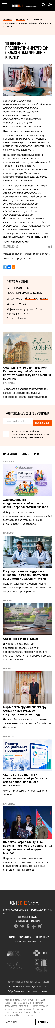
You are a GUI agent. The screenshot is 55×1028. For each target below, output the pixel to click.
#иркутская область (37, 253)
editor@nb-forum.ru (27, 916)
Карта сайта (24, 936)
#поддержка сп (12, 253)
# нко (39, 309)
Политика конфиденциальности (27, 986)
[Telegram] (5, 267)
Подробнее (11, 1021)
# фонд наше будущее (20, 309)
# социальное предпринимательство (24, 290)
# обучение (13, 313)
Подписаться (42, 422)
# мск (22, 304)
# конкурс (14, 299)
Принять (43, 1021)
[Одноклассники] (13, 267)
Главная (7, 19)
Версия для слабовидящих (27, 941)
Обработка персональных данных (27, 991)
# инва (11, 304)
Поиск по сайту (42, 936)
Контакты (10, 936)
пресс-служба (24, 122)
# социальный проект (16, 318)
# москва (25, 313)
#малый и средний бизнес (19, 258)
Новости (20, 19)
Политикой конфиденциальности (27, 437)
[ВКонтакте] (9, 267)
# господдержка (36, 298)
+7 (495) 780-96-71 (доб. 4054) (27, 920)
